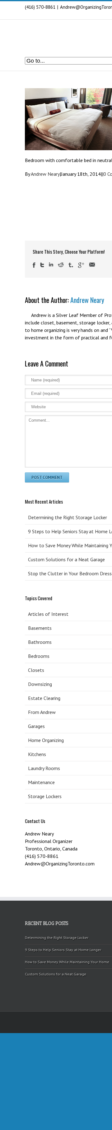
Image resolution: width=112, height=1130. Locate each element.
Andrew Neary (45, 174)
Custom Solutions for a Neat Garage (55, 974)
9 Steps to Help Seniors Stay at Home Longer (63, 949)
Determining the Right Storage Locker (56, 937)
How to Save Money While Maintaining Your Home (67, 962)
